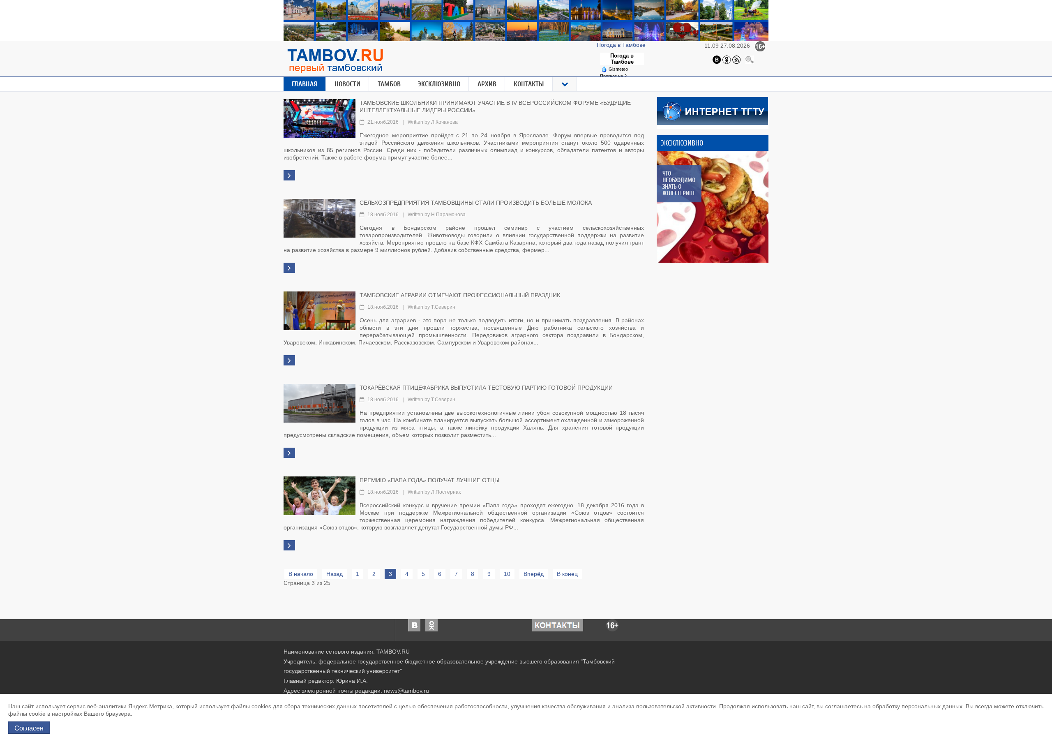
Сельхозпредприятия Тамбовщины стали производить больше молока (476, 202)
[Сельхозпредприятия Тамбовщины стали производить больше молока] (319, 217)
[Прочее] (565, 84)
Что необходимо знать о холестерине (678, 183)
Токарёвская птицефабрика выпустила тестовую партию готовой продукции (486, 387)
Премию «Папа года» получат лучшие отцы (429, 480)
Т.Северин (443, 307)
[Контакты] (557, 624)
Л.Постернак (446, 492)
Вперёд (534, 574)
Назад (334, 574)
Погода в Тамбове (622, 45)
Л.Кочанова (444, 122)
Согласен (29, 728)
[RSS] (736, 59)
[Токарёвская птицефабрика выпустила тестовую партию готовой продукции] (319, 402)
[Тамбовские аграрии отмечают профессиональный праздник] (319, 310)
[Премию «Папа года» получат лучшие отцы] (319, 495)
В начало (300, 574)
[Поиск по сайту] (749, 59)
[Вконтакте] (717, 59)
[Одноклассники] (726, 59)
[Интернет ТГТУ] (712, 110)
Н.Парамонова (448, 214)
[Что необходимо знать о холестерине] (712, 207)
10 (507, 574)
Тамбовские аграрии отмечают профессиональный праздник (460, 295)
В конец (567, 574)
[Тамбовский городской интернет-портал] (335, 61)
